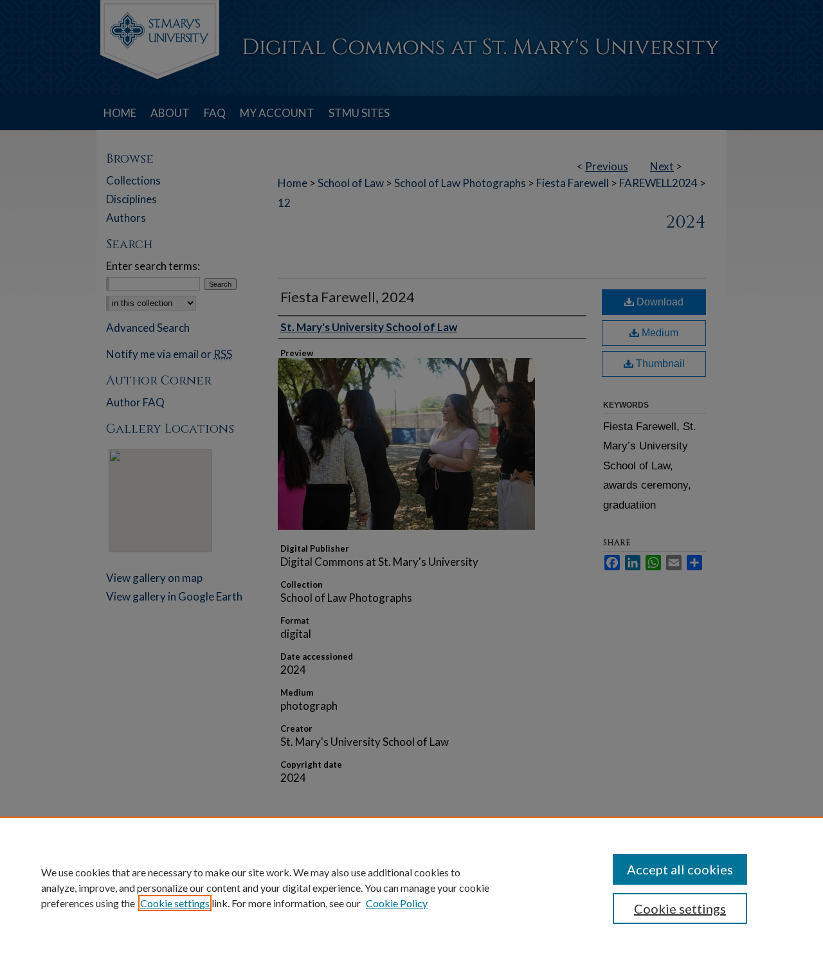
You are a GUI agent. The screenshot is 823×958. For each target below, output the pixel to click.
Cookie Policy (397, 903)
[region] (411, 887)
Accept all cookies (680, 869)
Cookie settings (175, 903)
